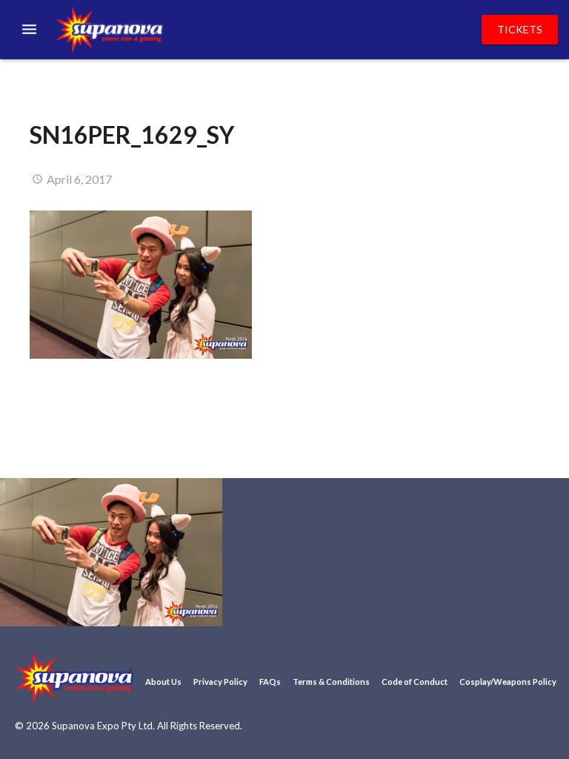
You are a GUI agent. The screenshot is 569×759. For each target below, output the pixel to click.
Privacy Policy (220, 681)
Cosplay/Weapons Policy (507, 681)
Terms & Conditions (331, 681)
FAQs (270, 681)
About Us (163, 681)
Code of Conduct (414, 681)
